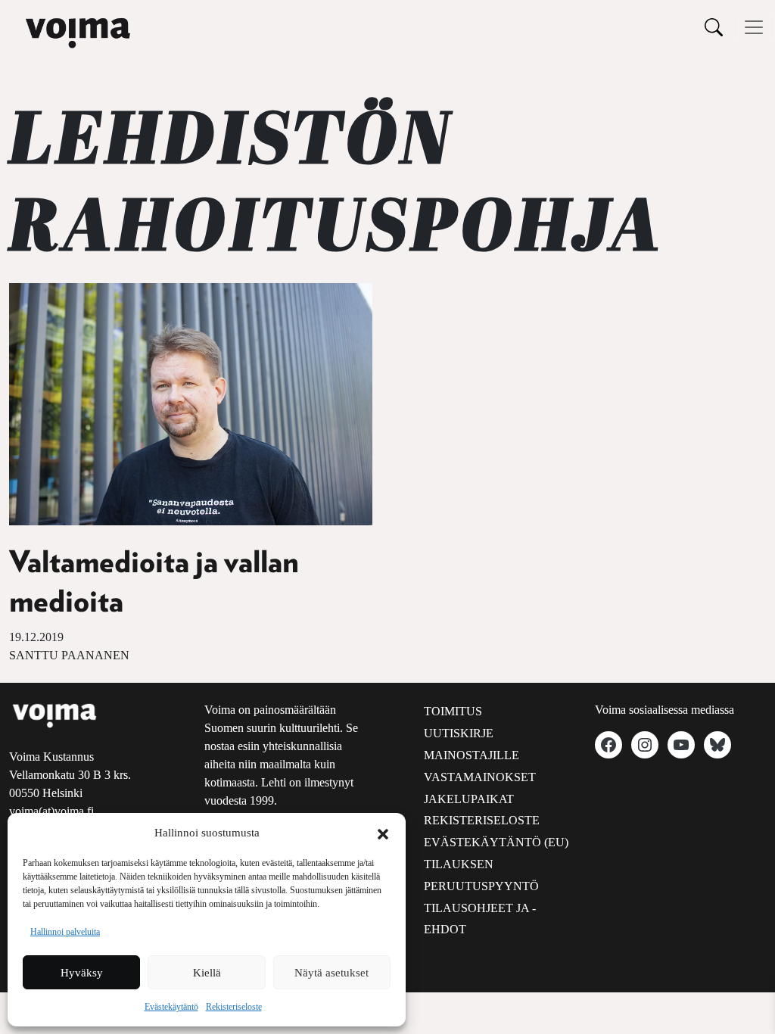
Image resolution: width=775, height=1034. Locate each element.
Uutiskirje (458, 733)
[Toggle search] (714, 27)
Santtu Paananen (69, 655)
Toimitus (453, 711)
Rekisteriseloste (234, 1006)
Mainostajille (471, 755)
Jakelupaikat (469, 799)
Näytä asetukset (331, 973)
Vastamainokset (480, 777)
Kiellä (207, 973)
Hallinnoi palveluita (65, 932)
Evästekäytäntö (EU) (496, 842)
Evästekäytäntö (171, 1006)
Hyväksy (82, 973)
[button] (383, 832)
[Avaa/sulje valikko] (754, 27)
